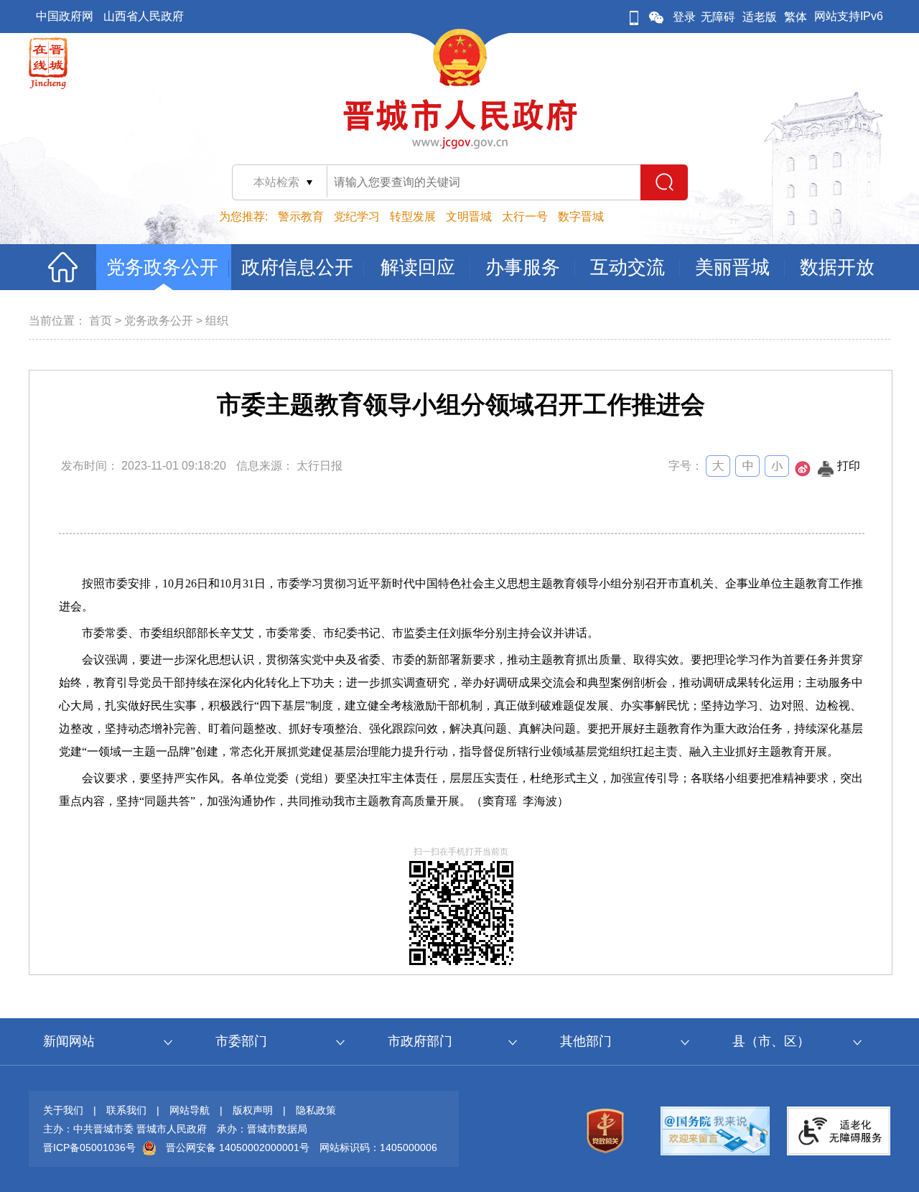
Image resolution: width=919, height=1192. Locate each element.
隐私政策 (316, 1110)
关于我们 (63, 1110)
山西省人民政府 (143, 16)
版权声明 (253, 1110)
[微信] (656, 17)
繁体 (795, 17)
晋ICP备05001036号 (89, 1147)
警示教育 (301, 216)
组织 (216, 321)
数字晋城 (581, 216)
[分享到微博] (803, 473)
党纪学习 (357, 216)
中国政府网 (64, 16)
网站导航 (189, 1110)
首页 (100, 321)
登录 (684, 17)
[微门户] (634, 17)
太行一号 (525, 216)
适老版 (759, 17)
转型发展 (413, 216)
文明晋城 (469, 216)
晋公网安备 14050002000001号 (237, 1147)
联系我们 (126, 1110)
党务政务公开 (158, 321)
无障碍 (718, 17)
